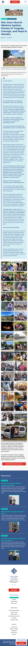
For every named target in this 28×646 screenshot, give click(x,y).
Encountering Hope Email (14, 616)
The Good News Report (14, 610)
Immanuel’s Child (14, 619)
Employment (14, 630)
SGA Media (14, 618)
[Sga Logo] (3, 2)
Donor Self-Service (14, 597)
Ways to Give (14, 603)
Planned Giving (14, 601)
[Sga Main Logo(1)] (14, 571)
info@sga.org (11, 581)
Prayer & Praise (14, 612)
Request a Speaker (14, 628)
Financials (14, 599)
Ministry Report (14, 614)
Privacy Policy (14, 632)
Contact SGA (14, 627)
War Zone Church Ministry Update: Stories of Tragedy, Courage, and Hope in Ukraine (14, 28)
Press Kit (14, 634)
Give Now (15, 2)
